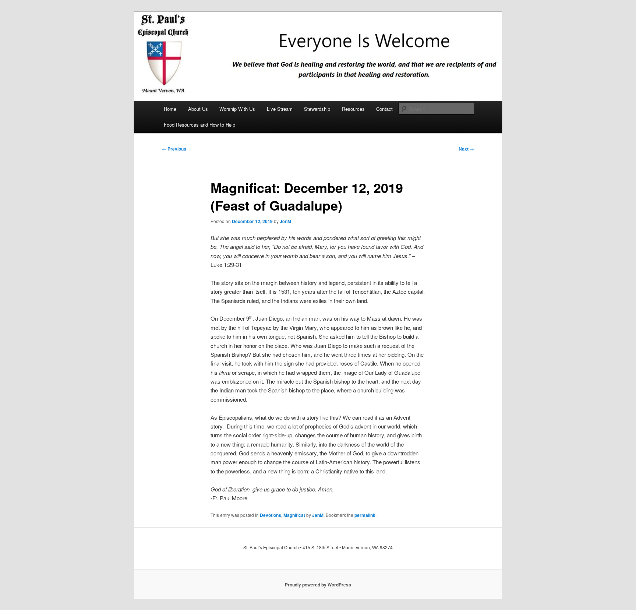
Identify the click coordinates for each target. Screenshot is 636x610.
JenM (285, 221)
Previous (174, 148)
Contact (384, 108)
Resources (353, 108)
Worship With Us (237, 108)
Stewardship (317, 108)
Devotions (270, 515)
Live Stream (280, 108)
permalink (364, 515)
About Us (198, 108)
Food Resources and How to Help (199, 124)
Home (170, 108)
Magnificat (294, 515)
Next (466, 148)
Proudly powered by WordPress (318, 584)
